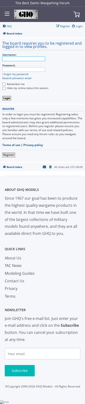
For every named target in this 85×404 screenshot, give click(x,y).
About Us (13, 258)
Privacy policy (33, 145)
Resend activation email (16, 78)
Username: (9, 54)
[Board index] (26, 14)
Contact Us (14, 281)
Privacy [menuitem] (11, 288)
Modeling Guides (20, 273)
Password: (8, 65)
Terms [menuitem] (10, 296)
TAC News (13, 265)
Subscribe (20, 370)
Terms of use (11, 145)
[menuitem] (7, 26)
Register (8, 155)
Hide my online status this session (27, 88)
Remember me (15, 84)
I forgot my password (15, 74)
